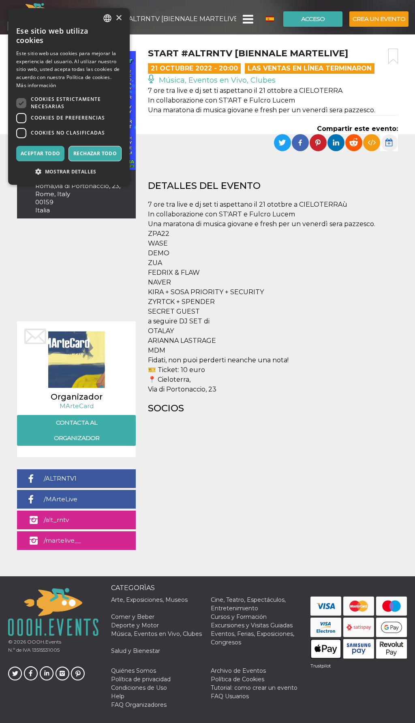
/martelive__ (62, 540)
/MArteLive (60, 499)
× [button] (119, 18)
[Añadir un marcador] (393, 56)
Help (117, 696)
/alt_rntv (56, 520)
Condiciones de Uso (139, 687)
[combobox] (107, 18)
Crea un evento (379, 19)
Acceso (313, 19)
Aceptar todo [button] (40, 153)
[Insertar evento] (371, 142)
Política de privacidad (141, 679)
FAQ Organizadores (139, 704)
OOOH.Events (43, 642)
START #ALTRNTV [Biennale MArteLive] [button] (168, 19)
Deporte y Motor (135, 625)
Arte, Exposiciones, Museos (149, 599)
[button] (247, 19)
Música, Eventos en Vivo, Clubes (216, 80)
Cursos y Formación (239, 616)
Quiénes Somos (133, 670)
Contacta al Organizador (76, 430)
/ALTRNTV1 (60, 478)
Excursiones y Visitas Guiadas (252, 625)
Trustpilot (320, 666)
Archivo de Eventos (238, 670)
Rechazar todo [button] (95, 153)
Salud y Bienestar (135, 651)
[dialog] (69, 96)
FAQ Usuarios (230, 696)
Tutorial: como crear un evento (254, 687)
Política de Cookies (237, 679)
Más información (36, 85)
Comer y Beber (132, 616)
